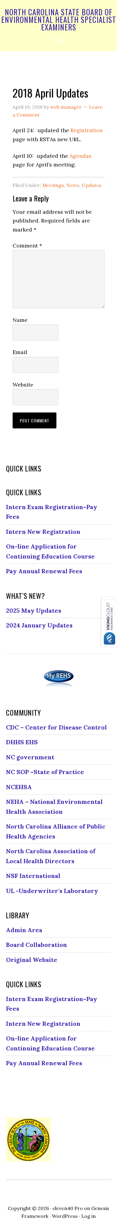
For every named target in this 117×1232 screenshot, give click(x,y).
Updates (91, 185)
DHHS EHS (22, 742)
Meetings (53, 185)
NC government (30, 757)
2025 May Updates (33, 610)
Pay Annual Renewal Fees (44, 571)
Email (20, 352)
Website (23, 384)
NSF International (33, 875)
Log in (88, 1216)
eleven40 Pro (67, 1208)
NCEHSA (19, 787)
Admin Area (24, 930)
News (72, 185)
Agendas (81, 155)
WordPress (65, 1216)
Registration (86, 130)
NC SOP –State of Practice (45, 772)
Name (20, 319)
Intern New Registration (43, 531)
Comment (27, 245)
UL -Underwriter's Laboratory (52, 890)
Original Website (31, 959)
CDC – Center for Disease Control (56, 727)
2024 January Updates (39, 625)
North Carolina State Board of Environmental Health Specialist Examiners (58, 19)
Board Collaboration (36, 944)
